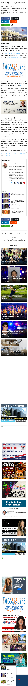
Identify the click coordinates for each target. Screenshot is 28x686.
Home (2, 2)
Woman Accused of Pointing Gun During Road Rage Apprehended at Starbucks (17, 201)
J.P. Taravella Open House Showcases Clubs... (11, 668)
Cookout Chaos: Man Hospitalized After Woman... (10, 675)
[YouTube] (24, 183)
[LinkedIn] (11, 186)
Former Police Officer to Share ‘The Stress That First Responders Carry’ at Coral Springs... (13, 333)
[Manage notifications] (3, 682)
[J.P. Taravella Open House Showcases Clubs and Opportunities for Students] (14, 256)
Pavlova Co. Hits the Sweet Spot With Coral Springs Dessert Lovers (18, 212)
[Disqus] (14, 377)
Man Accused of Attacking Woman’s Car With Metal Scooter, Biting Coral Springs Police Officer (18, 207)
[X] (14, 183)
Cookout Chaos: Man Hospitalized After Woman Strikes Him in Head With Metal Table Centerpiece (18, 196)
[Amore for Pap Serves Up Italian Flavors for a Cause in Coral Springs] (14, 347)
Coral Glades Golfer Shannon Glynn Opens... (11, 681)
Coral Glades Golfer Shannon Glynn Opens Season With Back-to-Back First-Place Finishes (13, 296)
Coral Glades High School (15, 57)
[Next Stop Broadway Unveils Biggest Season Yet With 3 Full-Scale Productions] (14, 311)
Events (8, 2)
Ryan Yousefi (6, 12)
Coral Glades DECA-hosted (12, 53)
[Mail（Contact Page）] (11, 183)
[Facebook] (18, 183)
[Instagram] (21, 183)
